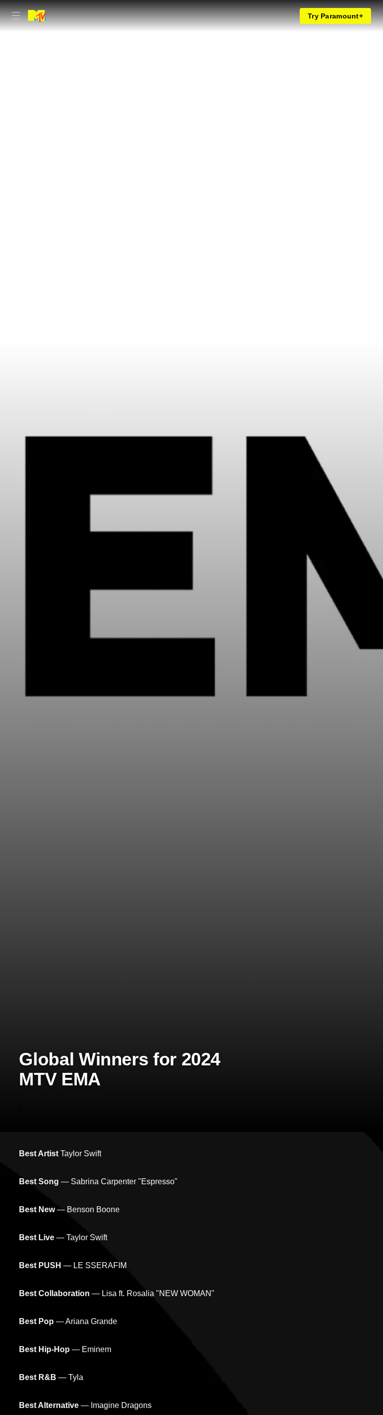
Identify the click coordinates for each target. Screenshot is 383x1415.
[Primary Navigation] (16, 16)
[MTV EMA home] (37, 16)
